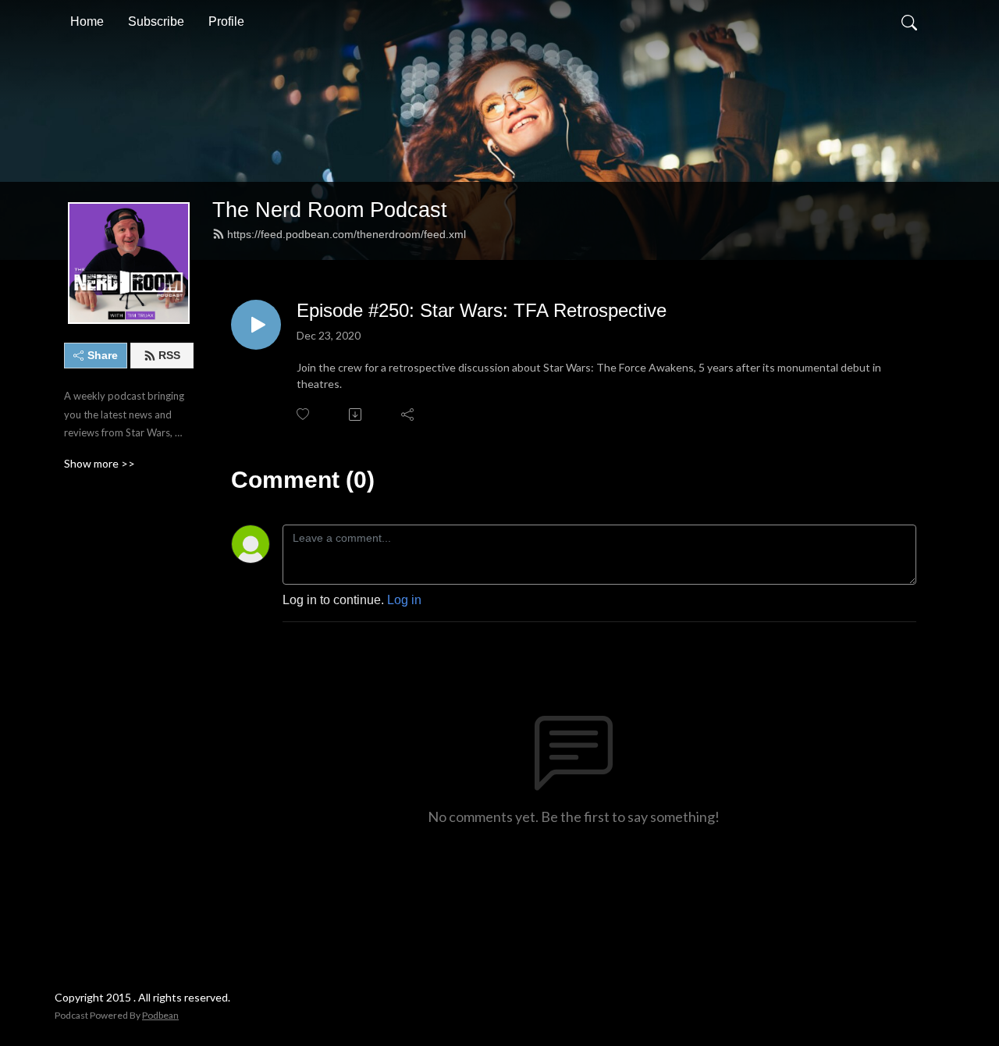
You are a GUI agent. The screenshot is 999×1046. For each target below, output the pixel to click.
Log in (404, 600)
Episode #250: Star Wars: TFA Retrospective (482, 310)
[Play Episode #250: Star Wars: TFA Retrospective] (256, 325)
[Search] (909, 21)
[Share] (409, 414)
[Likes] (304, 414)
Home (87, 21)
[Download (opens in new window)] (356, 414)
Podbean (160, 1015)
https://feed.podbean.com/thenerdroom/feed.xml (346, 234)
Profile (226, 21)
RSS (169, 355)
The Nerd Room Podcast (329, 209)
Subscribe (156, 21)
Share (102, 355)
